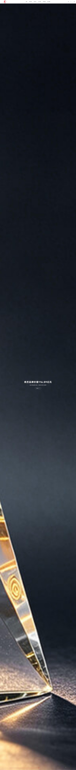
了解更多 (37, 388)
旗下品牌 (49, 1)
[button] (7, 385)
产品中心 (35, 1)
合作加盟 (44, 1)
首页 (26, 1)
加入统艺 (39, 1)
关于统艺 (30, 1)
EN (68, 1)
